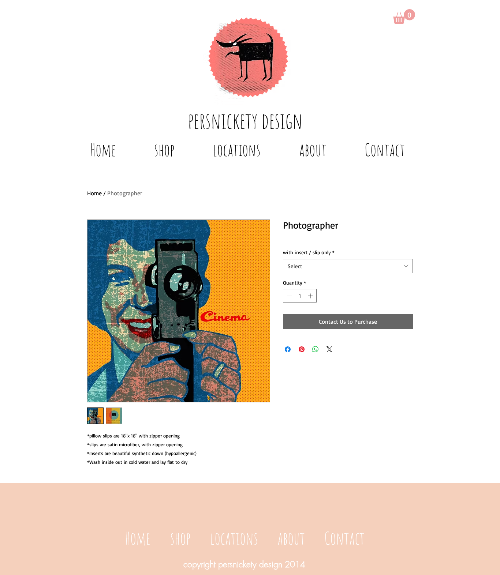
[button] (404, 16)
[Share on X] (329, 349)
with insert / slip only (309, 252)
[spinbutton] (299, 295)
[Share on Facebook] (287, 349)
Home (94, 193)
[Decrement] (288, 295)
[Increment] (311, 295)
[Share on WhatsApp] (315, 349)
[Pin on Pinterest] (301, 349)
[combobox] (348, 266)
